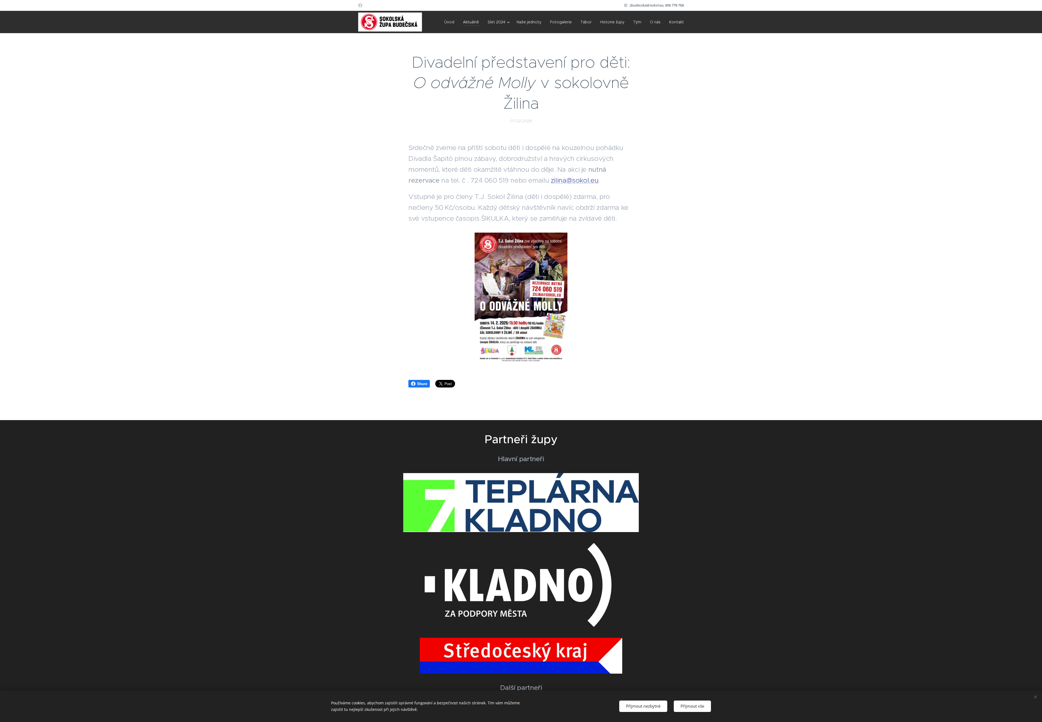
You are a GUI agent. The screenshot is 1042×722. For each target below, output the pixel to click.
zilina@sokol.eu (574, 180)
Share (422, 384)
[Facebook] (360, 5)
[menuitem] (451, 22)
